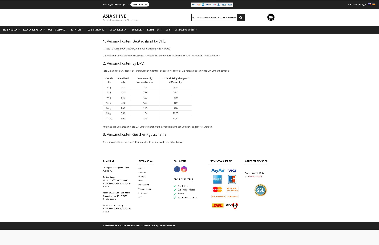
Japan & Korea (118, 29)
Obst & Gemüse (56, 29)
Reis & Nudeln (9, 29)
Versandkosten (144, 189)
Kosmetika (153, 29)
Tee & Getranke (95, 29)
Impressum (143, 193)
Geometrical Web (167, 225)
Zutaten (76, 29)
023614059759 (140, 4)
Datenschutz (143, 185)
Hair (167, 29)
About (141, 168)
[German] (374, 4)
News (140, 180)
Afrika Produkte (185, 29)
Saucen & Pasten (32, 29)
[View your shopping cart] (270, 18)
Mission (141, 176)
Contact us (142, 172)
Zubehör (137, 29)
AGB (140, 197)
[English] (369, 4)
